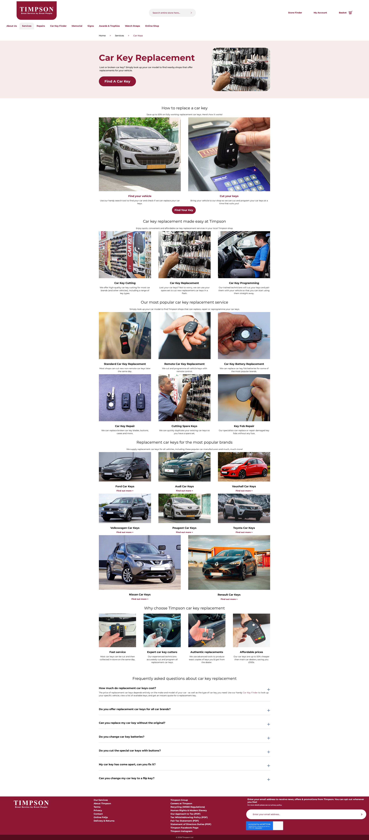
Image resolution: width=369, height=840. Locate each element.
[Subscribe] (361, 814)
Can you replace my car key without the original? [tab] (132, 723)
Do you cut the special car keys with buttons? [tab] (130, 750)
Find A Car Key (117, 81)
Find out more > (124, 490)
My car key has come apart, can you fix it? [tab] (127, 764)
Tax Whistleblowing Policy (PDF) (189, 817)
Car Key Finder (250, 692)
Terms (97, 807)
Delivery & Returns (104, 820)
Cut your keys (229, 196)
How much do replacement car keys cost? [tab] (127, 688)
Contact (98, 813)
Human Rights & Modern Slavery (189, 810)
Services (120, 35)
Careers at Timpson (181, 803)
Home (102, 35)
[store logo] (37, 10)
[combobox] (172, 13)
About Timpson (102, 803)
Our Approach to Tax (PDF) (185, 813)
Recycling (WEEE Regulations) (188, 807)
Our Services (101, 800)
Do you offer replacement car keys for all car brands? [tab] (135, 709)
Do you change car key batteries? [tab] (121, 736)
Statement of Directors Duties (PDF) (191, 824)
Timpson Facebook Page (184, 827)
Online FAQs (101, 817)
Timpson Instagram (181, 831)
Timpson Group (179, 800)
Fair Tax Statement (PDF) (185, 820)
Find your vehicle (139, 196)
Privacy (98, 810)
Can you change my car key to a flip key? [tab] (127, 778)
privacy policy (276, 805)
